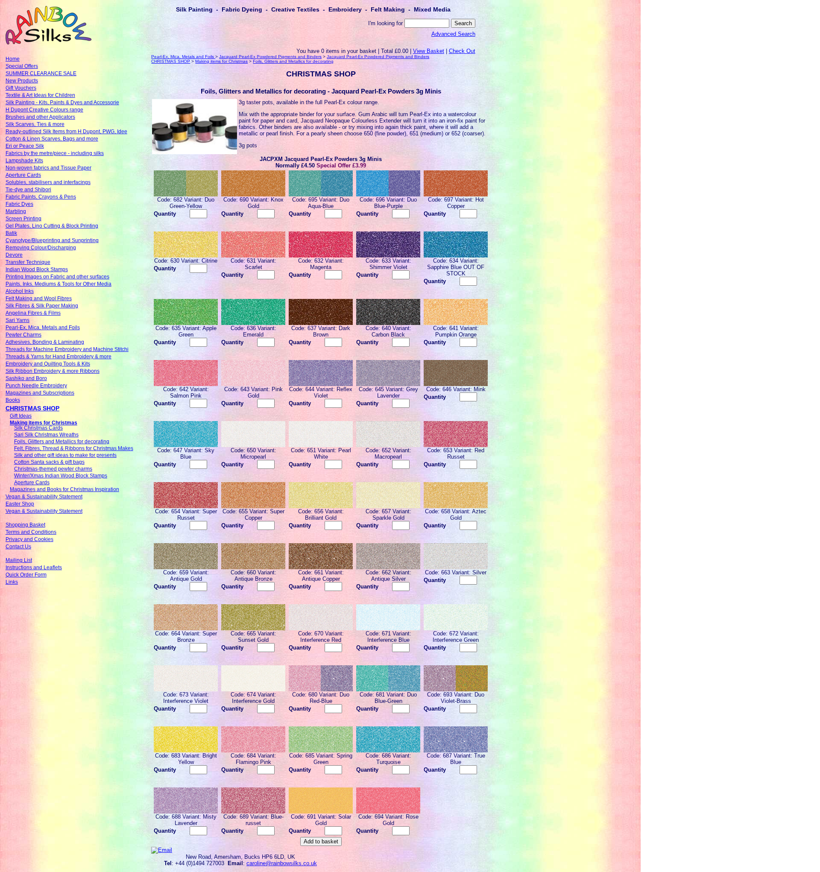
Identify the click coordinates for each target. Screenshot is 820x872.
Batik (11, 233)
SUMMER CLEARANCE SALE (41, 73)
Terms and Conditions (31, 532)
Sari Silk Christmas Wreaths (46, 434)
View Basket (428, 51)
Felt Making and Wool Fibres (39, 298)
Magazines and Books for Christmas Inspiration (64, 489)
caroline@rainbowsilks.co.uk (281, 863)
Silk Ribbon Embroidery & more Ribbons (53, 371)
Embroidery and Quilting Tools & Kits (48, 363)
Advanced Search (453, 34)
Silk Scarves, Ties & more (35, 124)
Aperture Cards (23, 175)
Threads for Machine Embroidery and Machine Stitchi (67, 349)
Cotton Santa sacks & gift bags (49, 462)
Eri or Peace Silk (25, 146)
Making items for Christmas (43, 422)
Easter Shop (20, 503)
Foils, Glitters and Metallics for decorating (61, 441)
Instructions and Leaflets (34, 567)
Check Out (462, 51)
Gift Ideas (21, 415)
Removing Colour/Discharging (41, 247)
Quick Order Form (26, 574)
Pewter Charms (23, 334)
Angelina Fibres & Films (33, 313)
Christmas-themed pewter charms (53, 468)
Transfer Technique (28, 262)
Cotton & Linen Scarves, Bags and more (52, 138)
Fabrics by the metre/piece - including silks (55, 153)
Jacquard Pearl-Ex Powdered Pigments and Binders (270, 56)
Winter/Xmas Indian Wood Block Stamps (60, 475)
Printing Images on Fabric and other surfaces (57, 276)
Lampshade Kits (24, 160)
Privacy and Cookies (29, 539)
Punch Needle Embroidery (36, 385)
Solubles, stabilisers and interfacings (48, 182)
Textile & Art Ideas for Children (40, 95)
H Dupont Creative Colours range (44, 109)
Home (13, 58)
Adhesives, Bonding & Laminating (45, 342)
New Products (22, 80)
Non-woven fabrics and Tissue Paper (48, 167)
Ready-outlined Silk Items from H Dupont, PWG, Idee (66, 131)
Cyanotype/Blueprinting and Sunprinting (52, 240)
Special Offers (22, 66)
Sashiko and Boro (26, 378)
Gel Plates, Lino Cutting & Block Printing (52, 225)
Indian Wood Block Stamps (37, 269)
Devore (14, 255)
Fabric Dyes (19, 204)
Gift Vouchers (21, 88)
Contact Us (18, 546)
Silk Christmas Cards (38, 427)
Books (13, 400)
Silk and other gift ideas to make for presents (65, 455)
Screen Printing (23, 218)
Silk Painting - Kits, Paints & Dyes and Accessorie (62, 102)
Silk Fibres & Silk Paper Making (42, 305)
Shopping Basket (25, 524)
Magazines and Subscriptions (40, 392)
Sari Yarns (17, 320)
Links (12, 582)
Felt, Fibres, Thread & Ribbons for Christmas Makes (73, 448)
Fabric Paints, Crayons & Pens (41, 196)
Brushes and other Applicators (40, 117)
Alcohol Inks (20, 291)
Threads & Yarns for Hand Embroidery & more (58, 356)
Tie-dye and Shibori (28, 189)
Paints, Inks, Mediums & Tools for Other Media (58, 284)
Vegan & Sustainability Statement (44, 496)
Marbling (16, 211)
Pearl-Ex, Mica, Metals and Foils (43, 327)
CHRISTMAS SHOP (32, 408)
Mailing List (19, 560)
